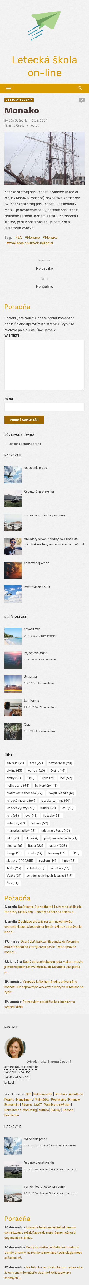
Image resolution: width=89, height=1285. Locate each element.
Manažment (24, 1099)
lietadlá (16, 823)
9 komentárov (47, 635)
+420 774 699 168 (17, 1077)
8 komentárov (47, 659)
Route (35, 853)
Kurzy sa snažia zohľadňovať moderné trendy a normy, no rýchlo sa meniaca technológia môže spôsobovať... (43, 1253)
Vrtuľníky (60, 1094)
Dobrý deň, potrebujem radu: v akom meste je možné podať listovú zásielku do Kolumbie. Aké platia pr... (43, 967)
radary (58, 846)
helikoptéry (46, 786)
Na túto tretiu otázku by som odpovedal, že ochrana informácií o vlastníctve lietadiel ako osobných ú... (43, 1273)
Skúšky (56, 1110)
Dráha (58, 771)
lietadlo (51, 816)
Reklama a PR (42, 1094)
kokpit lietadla (61, 793)
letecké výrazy (20, 808)
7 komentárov (48, 707)
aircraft (15, 763)
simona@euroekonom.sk (21, 1067)
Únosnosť (30, 677)
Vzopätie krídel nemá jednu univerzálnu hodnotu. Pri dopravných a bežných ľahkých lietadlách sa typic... (43, 987)
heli (66, 778)
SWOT (38, 1105)
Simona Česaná (48, 1145)
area (36, 763)
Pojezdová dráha (35, 653)
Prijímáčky (42, 1099)
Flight (48, 778)
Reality (9, 1099)
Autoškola (76, 1094)
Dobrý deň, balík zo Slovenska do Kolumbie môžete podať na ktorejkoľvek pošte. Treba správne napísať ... (41, 947)
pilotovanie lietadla (61, 838)
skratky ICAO (20, 861)
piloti (31, 838)
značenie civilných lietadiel (31, 243)
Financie (74, 1099)
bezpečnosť (60, 763)
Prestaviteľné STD (37, 587)
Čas (13, 883)
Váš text (11, 335)
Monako (51, 237)
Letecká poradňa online (25, 444)
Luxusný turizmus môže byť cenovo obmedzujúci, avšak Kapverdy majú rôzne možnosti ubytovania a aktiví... (40, 1233)
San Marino (31, 701)
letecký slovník (19, 99)
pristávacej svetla (36, 563)
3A (19, 237)
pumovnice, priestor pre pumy (45, 515)
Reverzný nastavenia (39, 491)
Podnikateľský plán (57, 1105)
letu (67, 808)
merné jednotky (21, 831)
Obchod (68, 1110)
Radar (35, 846)
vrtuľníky (60, 868)
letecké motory (21, 801)
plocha (14, 846)
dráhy (14, 778)
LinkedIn (10, 1083)
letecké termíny (55, 801)
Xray (27, 724)
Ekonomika (11, 1105)
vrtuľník (35, 868)
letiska (48, 808)
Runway (57, 853)
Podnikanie (58, 1099)
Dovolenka (11, 1115)
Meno (8, 399)
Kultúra (44, 1110)
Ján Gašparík (18, 120)
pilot (13, 838)
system (47, 861)
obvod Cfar (32, 629)
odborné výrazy (55, 831)
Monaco (33, 237)
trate (14, 868)
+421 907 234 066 (17, 1072)
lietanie (39, 823)
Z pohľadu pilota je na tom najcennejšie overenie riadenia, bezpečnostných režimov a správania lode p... (43, 927)
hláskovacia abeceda (25, 793)
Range (14, 853)
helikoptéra (18, 786)
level (31, 816)
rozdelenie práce (35, 468)
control (36, 771)
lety (13, 816)
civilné (14, 771)
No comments (67, 1145)
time (68, 861)
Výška (14, 876)
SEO (29, 1094)
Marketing (30, 1110)
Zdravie (26, 1105)
